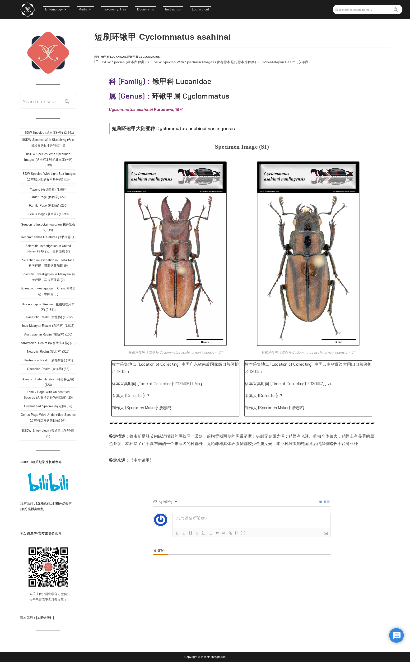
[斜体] (184, 533)
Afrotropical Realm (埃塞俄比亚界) (45, 343)
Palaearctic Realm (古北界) (42, 317)
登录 (326, 502)
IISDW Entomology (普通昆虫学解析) (48, 430)
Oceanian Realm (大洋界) (45, 369)
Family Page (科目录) (44, 205)
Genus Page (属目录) (43, 214)
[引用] (217, 533)
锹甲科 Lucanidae (113, 56)
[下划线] (190, 533)
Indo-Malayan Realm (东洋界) (286, 62)
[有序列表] (203, 533)
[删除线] (197, 533)
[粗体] (177, 533)
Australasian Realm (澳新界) (44, 334)
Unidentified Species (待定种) (45, 406)
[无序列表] (210, 533)
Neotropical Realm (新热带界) (44, 360)
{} (236, 532)
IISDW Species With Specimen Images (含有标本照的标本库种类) (203, 62)
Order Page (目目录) (45, 197)
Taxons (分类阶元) (43, 189)
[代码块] (223, 533)
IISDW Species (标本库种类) (123, 62)
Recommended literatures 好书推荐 (46, 237)
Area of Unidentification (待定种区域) (48, 379)
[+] (243, 532)
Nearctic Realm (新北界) (44, 351)
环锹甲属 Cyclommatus (143, 56)
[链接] (230, 533)
